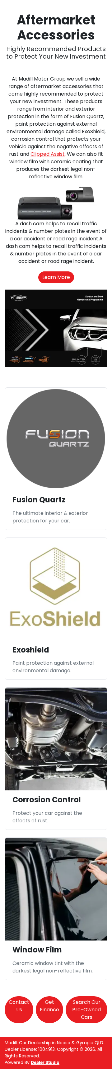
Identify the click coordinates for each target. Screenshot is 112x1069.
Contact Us (19, 1005)
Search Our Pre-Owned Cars (86, 1009)
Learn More (56, 277)
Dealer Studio (45, 1063)
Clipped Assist (47, 154)
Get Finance (49, 1005)
